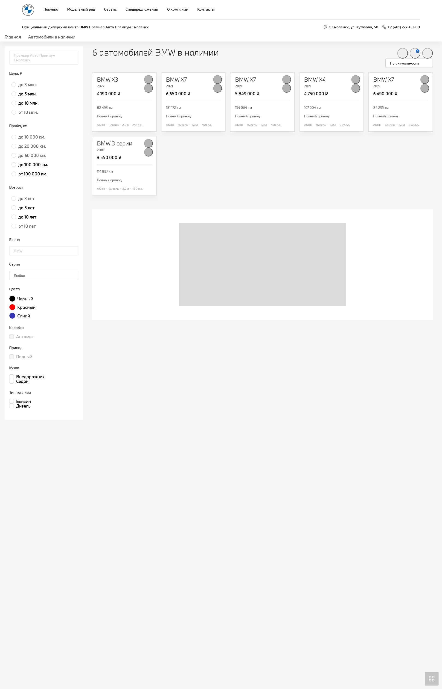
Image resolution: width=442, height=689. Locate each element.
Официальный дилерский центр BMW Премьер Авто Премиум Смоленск (85, 27)
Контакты (206, 9)
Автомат (25, 336)
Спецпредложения (141, 9)
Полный (24, 356)
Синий (23, 316)
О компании (177, 9)
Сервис (110, 9)
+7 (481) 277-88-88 (403, 27)
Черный (25, 299)
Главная (13, 37)
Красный (26, 307)
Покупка (51, 9)
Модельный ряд (81, 9)
